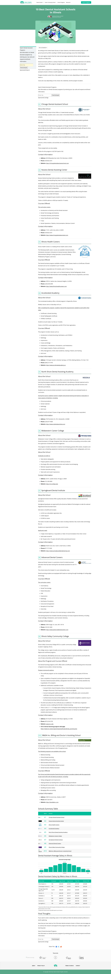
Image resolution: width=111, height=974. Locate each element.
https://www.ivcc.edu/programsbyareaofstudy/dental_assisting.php (59, 729)
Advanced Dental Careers (55, 843)
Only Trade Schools (55, 971)
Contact (78, 965)
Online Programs (61, 2)
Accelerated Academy (54, 828)
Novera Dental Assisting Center (56, 821)
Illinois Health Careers (54, 825)
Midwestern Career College (55, 836)
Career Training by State (50, 2)
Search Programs (86, 2)
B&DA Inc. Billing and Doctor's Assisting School (60, 851)
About (33, 965)
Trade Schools (39, 2)
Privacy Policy (41, 965)
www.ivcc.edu (49, 724)
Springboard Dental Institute (56, 839)
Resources (68, 2)
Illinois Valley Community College (57, 847)
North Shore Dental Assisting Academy (58, 832)
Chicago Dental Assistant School (56, 817)
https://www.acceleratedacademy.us (56, 365)
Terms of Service (69, 965)
